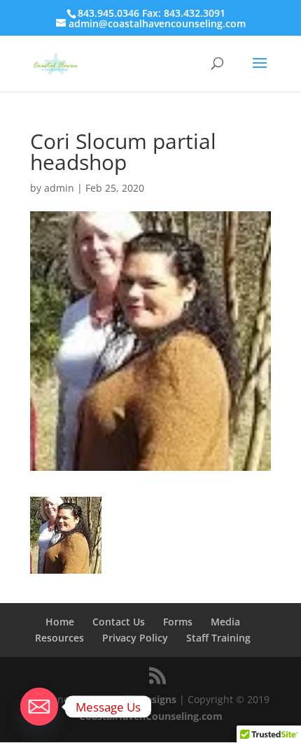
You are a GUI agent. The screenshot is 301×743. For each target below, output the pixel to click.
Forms (177, 621)
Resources (59, 637)
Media (225, 621)
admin (59, 187)
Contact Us (118, 621)
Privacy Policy (135, 637)
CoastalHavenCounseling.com (151, 716)
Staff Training (218, 637)
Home (60, 621)
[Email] (39, 707)
